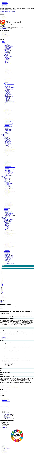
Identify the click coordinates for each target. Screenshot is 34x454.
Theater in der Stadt (8, 147)
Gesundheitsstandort (7, 187)
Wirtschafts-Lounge (7, 208)
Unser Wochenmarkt (8, 211)
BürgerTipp (7, 62)
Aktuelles (5, 43)
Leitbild (6, 197)
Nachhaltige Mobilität (8, 94)
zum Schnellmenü (5, 3)
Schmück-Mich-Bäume (9, 258)
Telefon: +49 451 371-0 (5, 398)
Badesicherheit (7, 170)
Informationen (7, 222)
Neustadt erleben (6, 145)
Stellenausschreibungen (6, 35)
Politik (4, 83)
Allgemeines (7, 245)
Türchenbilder (7, 225)
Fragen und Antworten (9, 89)
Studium (6, 82)
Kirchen (6, 132)
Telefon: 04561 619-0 (7, 414)
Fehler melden (4, 452)
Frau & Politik (7, 125)
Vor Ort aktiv (7, 193)
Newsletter (7, 65)
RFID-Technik (7, 250)
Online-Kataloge (8, 247)
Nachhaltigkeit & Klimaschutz (8, 188)
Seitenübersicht (4, 447)
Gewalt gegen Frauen (8, 124)
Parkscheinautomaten (8, 183)
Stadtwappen (7, 98)
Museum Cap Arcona (8, 144)
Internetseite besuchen (6, 401)
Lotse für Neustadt (8, 97)
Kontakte (6, 57)
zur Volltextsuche (4, 5)
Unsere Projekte (7, 174)
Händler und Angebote (9, 213)
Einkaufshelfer (7, 216)
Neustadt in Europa (8, 100)
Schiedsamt (7, 131)
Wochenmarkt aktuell (8, 212)
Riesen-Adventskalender (7, 221)
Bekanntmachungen (5, 37)
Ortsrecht (6, 64)
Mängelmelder (4, 34)
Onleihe (6, 248)
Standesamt (7, 61)
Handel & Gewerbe (7, 180)
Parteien (6, 88)
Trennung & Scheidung (9, 123)
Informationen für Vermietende (10, 167)
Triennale (6, 229)
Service (6, 249)
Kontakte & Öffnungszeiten (8, 49)
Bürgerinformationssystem (9, 63)
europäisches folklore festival (10, 149)
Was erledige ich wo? (5, 32)
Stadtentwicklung (6, 90)
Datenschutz (4, 451)
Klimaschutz (7, 189)
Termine (6, 224)
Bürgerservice (6, 55)
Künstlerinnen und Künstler (9, 230)
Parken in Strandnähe (8, 171)
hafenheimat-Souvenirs (9, 205)
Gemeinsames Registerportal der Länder (8, 386)
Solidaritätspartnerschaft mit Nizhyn (11, 102)
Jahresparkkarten (8, 185)
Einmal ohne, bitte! (8, 214)
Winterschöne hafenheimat (8, 255)
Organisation (7, 53)
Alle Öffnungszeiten (3, 427)
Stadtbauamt (7, 77)
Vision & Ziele (7, 196)
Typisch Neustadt (8, 141)
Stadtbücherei (7, 114)
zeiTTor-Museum (8, 143)
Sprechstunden (7, 52)
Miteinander (5, 127)
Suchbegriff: (2, 306)
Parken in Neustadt (7, 181)
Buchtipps (7, 226)
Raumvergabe (7, 59)
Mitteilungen (7, 44)
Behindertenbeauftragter (9, 72)
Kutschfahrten (7, 260)
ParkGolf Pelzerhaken (8, 175)
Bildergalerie (7, 99)
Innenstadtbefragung (7, 178)
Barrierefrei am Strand (8, 173)
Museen (5, 152)
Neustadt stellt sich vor (9, 96)
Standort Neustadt (7, 179)
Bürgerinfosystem (5, 36)
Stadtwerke (5, 207)
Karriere (6, 71)
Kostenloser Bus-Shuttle (9, 239)
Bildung (5, 111)
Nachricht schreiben (7, 417)
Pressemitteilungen (8, 202)
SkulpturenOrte (7, 234)
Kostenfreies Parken (8, 186)
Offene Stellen (7, 80)
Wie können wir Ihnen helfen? (5, 27)
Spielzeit (6, 156)
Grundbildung (7, 254)
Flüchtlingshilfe (7, 133)
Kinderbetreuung (6, 109)
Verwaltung (5, 66)
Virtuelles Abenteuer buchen (9, 263)
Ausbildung (7, 81)
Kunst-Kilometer (7, 142)
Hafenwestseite (7, 91)
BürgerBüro (4, 33)
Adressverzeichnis (8, 50)
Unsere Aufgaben (8, 166)
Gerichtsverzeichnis (5, 338)
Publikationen (7, 194)
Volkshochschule (8, 113)
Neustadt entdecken (7, 138)
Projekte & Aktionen (8, 192)
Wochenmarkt (6, 210)
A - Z (2, 18)
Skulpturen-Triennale (8, 150)
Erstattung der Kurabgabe (9, 169)
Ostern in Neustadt (8, 47)
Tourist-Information (7, 136)
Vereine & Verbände (7, 107)
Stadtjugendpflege (7, 118)
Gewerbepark (6, 209)
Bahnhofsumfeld (8, 93)
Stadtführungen (7, 140)
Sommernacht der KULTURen (9, 151)
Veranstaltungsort (8, 223)
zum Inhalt (3, 1)
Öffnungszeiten (4, 17)
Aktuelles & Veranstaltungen (9, 120)
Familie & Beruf (7, 122)
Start (3, 296)
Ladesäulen (7, 184)
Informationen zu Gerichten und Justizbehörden (10, 387)
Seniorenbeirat (7, 86)
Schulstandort (7, 92)
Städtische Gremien (8, 85)
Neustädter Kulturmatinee (9, 148)
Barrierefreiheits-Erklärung (6, 448)
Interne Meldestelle (8, 54)
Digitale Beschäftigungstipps (10, 246)
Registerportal (4, 337)
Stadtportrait (6, 95)
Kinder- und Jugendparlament (10, 87)
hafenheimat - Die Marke (9, 204)
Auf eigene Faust (8, 139)
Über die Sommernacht (9, 236)
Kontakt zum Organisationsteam (10, 233)
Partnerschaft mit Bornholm (9, 101)
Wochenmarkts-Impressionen (10, 215)
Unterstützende (7, 227)
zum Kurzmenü (4, 4)
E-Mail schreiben (4, 400)
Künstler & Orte (7, 237)
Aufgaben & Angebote (9, 121)
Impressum (4, 449)
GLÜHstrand (7, 261)
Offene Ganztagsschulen (8, 110)
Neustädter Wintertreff (8, 259)
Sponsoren (7, 231)
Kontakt (3, 16)
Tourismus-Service (7, 165)
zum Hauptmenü (4, 2)
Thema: (1, 307)
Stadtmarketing (7, 78)
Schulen (6, 112)
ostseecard (7, 168)
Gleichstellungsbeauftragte (8, 119)
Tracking (3, 450)
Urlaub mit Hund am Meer (9, 172)
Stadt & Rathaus (4, 297)
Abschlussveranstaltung (9, 238)
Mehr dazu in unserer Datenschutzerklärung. (7, 11)
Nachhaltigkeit (7, 190)
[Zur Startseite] (10, 25)
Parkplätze (7, 182)
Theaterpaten (7, 160)
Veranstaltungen (6, 106)
